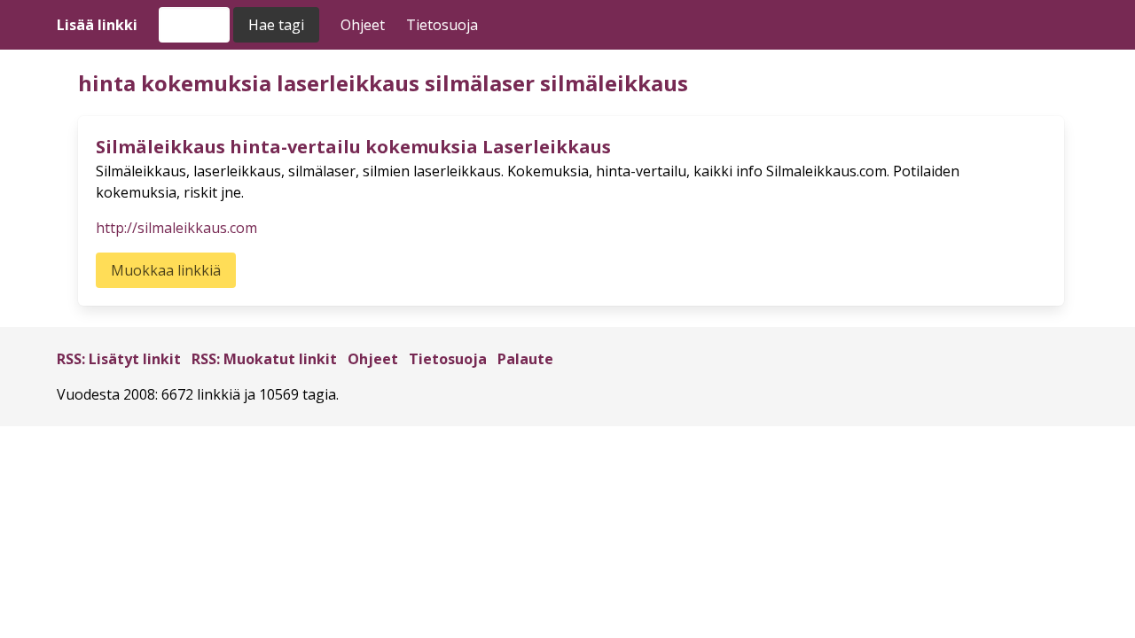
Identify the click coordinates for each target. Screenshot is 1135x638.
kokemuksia (206, 82)
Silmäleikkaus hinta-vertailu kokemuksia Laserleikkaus (353, 147)
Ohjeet (362, 25)
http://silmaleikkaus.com (176, 227)
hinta (107, 82)
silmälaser (480, 82)
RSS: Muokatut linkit (264, 359)
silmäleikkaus (614, 82)
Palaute (525, 359)
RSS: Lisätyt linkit (119, 359)
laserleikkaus (348, 82)
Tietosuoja (442, 25)
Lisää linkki (97, 25)
